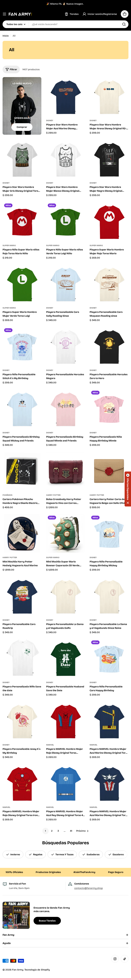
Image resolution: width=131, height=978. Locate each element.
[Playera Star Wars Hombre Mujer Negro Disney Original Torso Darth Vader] (109, 158)
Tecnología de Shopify (37, 969)
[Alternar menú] (4, 14)
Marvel (50, 745)
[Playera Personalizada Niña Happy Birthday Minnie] (109, 408)
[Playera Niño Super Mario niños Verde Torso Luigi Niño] (65, 221)
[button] (128, 489)
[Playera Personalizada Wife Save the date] (22, 658)
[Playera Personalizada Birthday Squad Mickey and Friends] (22, 408)
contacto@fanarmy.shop (88, 888)
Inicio (6, 35)
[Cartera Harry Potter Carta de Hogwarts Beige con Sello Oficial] (109, 471)
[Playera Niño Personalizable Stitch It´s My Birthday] (22, 346)
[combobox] (65, 24)
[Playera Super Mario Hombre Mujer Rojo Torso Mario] (109, 221)
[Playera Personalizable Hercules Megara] (65, 346)
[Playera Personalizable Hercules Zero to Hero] (109, 346)
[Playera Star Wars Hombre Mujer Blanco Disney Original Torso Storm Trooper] (65, 158)
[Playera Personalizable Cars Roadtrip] (22, 595)
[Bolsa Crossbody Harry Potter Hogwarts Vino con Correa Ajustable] (65, 471)
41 (71, 830)
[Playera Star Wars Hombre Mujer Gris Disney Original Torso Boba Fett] (22, 158)
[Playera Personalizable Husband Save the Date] (65, 658)
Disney (49, 120)
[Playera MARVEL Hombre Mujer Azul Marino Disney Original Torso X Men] (109, 720)
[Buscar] (124, 24)
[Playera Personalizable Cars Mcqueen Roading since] (109, 283)
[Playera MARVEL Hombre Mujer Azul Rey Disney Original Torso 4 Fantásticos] (65, 783)
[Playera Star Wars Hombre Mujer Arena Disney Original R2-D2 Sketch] (109, 96)
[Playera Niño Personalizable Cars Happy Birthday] (109, 658)
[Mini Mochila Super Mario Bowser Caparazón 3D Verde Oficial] (65, 533)
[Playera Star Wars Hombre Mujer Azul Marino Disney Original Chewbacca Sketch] (65, 96)
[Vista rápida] (80, 84)
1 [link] (45, 830)
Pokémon (7, 495)
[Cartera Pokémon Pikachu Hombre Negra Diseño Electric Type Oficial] (22, 471)
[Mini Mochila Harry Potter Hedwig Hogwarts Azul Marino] (22, 533)
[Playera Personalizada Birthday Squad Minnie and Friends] (65, 408)
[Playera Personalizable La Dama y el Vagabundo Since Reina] (109, 595)
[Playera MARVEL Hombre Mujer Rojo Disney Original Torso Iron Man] (22, 783)
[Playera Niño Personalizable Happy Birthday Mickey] (109, 533)
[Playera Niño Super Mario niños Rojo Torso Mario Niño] (22, 221)
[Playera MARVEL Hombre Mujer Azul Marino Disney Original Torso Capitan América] (109, 783)
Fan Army (17, 969)
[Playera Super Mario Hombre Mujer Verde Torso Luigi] (22, 283)
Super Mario (9, 245)
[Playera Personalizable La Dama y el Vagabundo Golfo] (65, 595)
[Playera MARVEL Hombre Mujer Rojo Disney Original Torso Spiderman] (65, 720)
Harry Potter (53, 495)
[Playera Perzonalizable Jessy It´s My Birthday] (22, 720)
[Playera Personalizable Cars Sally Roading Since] (65, 283)
